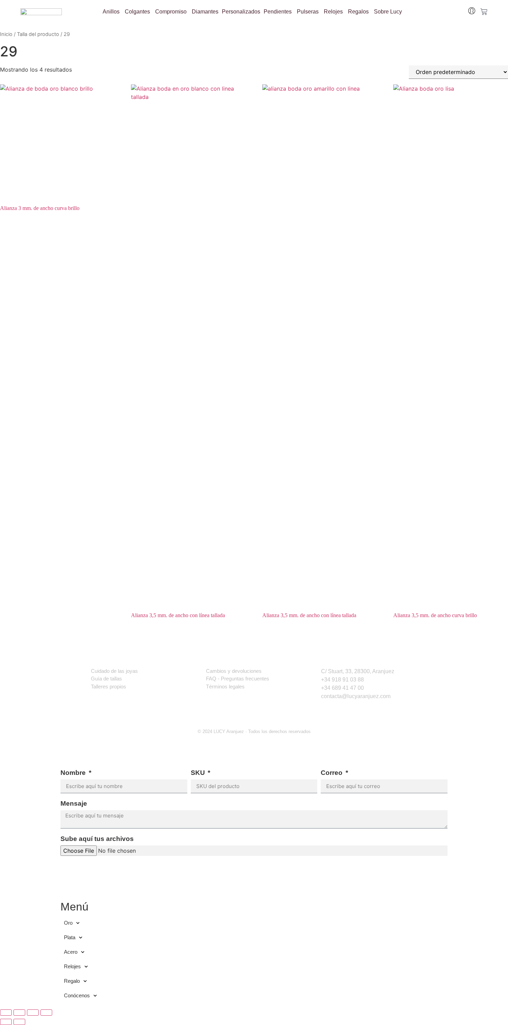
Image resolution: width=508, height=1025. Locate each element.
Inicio (6, 34)
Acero (70, 952)
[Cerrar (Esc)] (46, 1012)
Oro (68, 923)
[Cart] (484, 12)
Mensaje (73, 803)
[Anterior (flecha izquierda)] (6, 1022)
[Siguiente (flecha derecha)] (19, 1022)
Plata (69, 937)
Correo (332, 772)
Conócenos (77, 995)
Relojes (72, 966)
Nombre (73, 772)
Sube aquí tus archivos (97, 838)
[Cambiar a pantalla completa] (19, 1012)
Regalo (72, 981)
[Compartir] (33, 1012)
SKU (199, 772)
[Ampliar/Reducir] (6, 1012)
